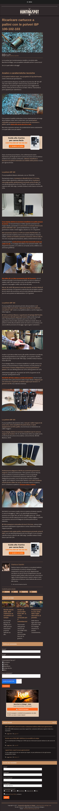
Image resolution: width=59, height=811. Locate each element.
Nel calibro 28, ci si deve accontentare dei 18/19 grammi (19, 278)
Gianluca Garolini (14, 55)
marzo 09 (16, 745)
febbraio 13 (16, 757)
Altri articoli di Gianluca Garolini (20, 584)
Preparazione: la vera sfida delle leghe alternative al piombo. (36, 613)
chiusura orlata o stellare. (28, 484)
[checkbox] (22, 666)
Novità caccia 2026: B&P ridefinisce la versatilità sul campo (9, 613)
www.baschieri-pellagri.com (43, 805)
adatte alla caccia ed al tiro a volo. (21, 124)
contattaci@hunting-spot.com (31, 808)
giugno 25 (16, 733)
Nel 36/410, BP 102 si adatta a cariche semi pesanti (17, 378)
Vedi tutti (54, 722)
